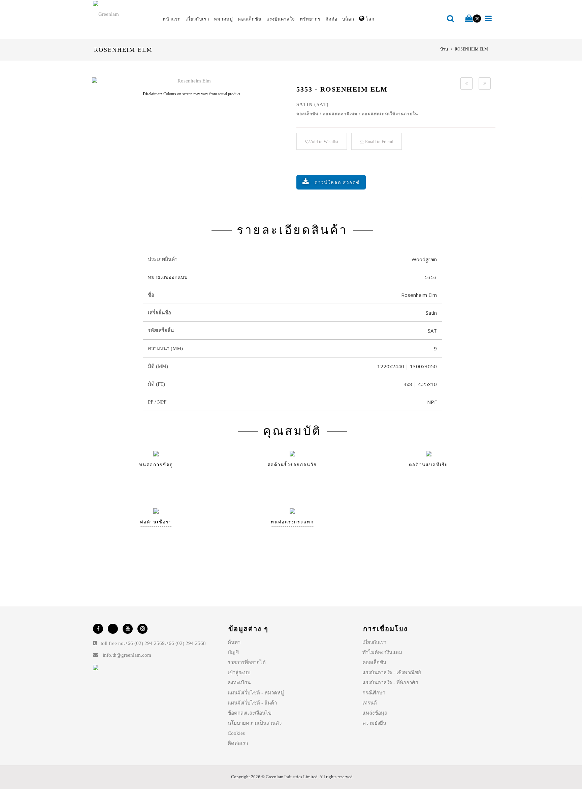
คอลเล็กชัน (374, 662)
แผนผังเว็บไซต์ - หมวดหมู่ (256, 692)
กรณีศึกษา (373, 692)
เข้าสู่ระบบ (239, 672)
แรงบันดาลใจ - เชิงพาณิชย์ (391, 672)
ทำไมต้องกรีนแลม (382, 652)
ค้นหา (234, 642)
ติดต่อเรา (238, 743)
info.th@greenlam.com (127, 655)
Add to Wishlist (324, 141)
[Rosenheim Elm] (191, 80)
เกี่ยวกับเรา (374, 642)
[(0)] (469, 19)
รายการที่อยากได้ (247, 662)
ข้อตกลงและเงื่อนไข (249, 713)
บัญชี (233, 652)
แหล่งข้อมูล (374, 713)
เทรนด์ (369, 703)
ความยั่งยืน (374, 723)
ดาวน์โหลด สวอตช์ (337, 182)
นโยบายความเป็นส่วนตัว (255, 723)
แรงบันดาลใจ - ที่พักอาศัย (390, 682)
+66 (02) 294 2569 (145, 643)
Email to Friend (378, 141)
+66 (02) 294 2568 (186, 643)
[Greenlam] (124, 14)
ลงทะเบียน (239, 682)
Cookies (236, 733)
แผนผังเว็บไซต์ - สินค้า (252, 703)
